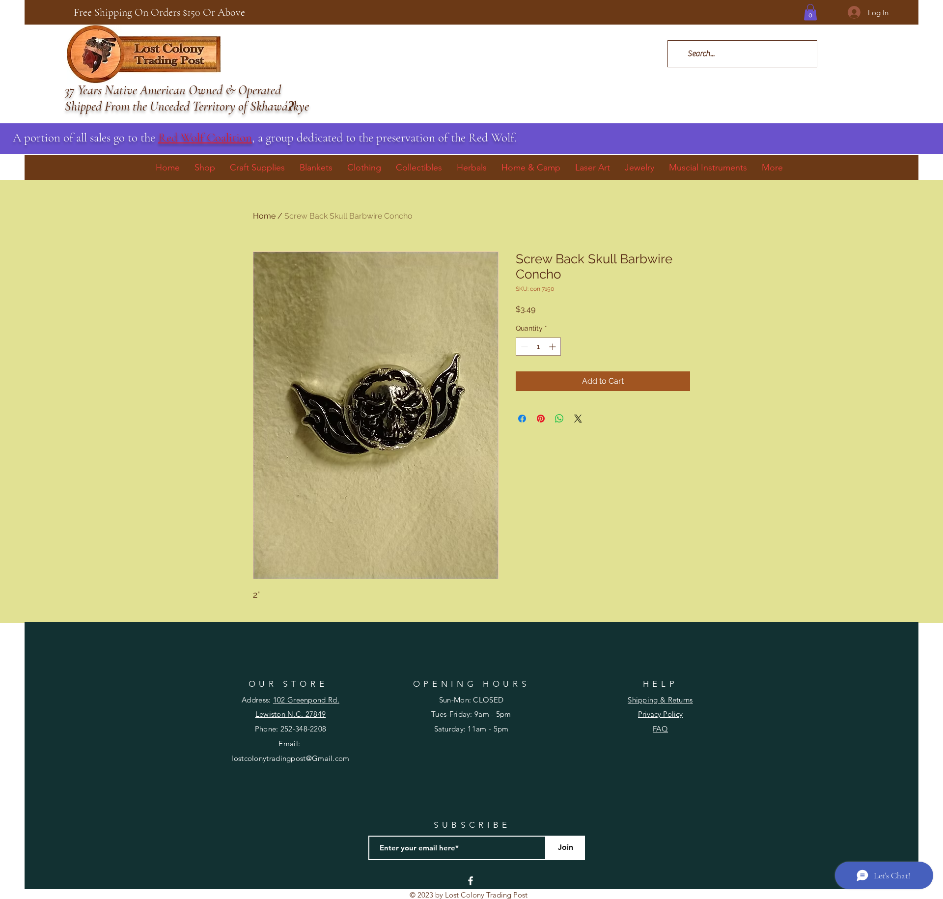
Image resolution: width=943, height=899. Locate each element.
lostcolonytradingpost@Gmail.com (290, 758)
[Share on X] (578, 418)
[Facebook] (470, 881)
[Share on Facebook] (522, 418)
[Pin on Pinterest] (541, 418)
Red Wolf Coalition (205, 137)
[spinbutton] (538, 346)
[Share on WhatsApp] (559, 418)
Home (264, 216)
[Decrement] (523, 346)
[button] (810, 12)
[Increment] (553, 346)
